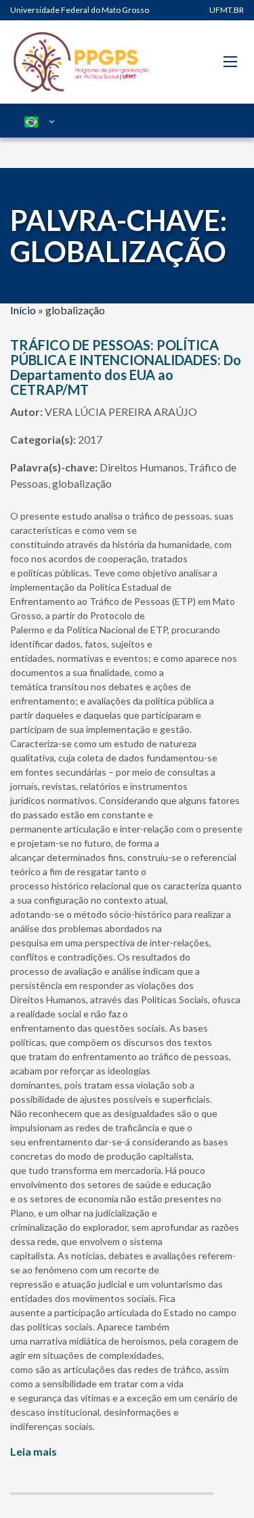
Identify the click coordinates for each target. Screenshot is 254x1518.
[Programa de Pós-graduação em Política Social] (81, 62)
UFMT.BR (226, 10)
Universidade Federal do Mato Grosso (79, 10)
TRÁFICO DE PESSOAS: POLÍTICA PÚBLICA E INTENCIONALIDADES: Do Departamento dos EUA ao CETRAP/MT (125, 367)
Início (23, 309)
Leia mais (33, 1451)
